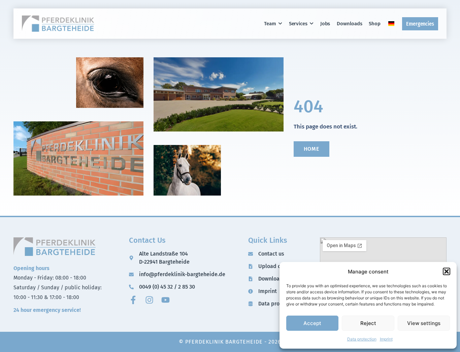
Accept (312, 323)
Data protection (361, 339)
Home (312, 149)
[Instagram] (149, 300)
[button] (446, 271)
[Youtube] (165, 300)
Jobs (325, 23)
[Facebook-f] (133, 300)
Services (298, 23)
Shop (375, 23)
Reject (368, 323)
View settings (423, 323)
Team (270, 23)
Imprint (386, 339)
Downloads (349, 23)
